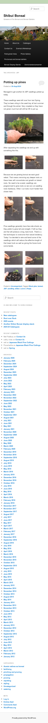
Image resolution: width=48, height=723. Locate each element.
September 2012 (10, 633)
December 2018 (10, 477)
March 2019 (8, 471)
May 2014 (7, 599)
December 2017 (10, 505)
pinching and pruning (13, 672)
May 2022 (7, 406)
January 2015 (9, 585)
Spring (12, 348)
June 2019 (8, 466)
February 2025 (9, 360)
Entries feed (8, 702)
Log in (6, 699)
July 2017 (7, 517)
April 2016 (8, 551)
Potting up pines (15, 82)
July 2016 (7, 545)
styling (6, 683)
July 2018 (7, 486)
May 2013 (7, 616)
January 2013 (9, 625)
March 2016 (8, 554)
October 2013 (9, 611)
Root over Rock (10, 318)
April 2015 (8, 579)
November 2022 (10, 397)
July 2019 (7, 463)
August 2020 (9, 437)
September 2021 (10, 414)
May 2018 (7, 491)
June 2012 (8, 642)
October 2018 (9, 483)
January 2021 (9, 429)
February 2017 (9, 531)
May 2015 (7, 576)
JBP (5, 288)
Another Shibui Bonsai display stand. (19, 324)
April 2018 (8, 494)
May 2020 (7, 443)
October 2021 (9, 412)
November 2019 (10, 454)
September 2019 (10, 457)
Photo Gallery (26, 54)
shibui (17, 288)
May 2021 (7, 426)
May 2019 (7, 468)
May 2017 (7, 523)
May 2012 (7, 645)
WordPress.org (10, 707)
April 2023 (8, 386)
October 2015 (9, 562)
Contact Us (8, 48)
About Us (16, 43)
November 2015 (10, 559)
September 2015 (10, 565)
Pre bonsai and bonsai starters (15, 59)
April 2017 (8, 525)
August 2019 (9, 460)
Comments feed (10, 704)
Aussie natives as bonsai (14, 666)
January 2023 (9, 392)
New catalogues (10, 315)
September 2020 (10, 434)
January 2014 (9, 602)
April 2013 (8, 619)
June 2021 (8, 423)
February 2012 (9, 653)
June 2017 (8, 520)
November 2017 (10, 508)
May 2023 (7, 383)
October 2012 (9, 630)
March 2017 (8, 528)
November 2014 (10, 591)
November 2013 (10, 608)
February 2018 (9, 500)
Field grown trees (10, 54)
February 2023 (9, 389)
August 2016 (9, 542)
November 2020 (10, 432)
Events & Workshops (23, 48)
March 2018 (8, 497)
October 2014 (9, 594)
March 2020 (8, 446)
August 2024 (9, 369)
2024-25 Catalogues (11, 326)
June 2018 (8, 488)
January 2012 (9, 656)
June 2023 (8, 380)
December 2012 (10, 628)
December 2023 (10, 372)
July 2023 (7, 377)
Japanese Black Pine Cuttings (21, 342)
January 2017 (9, 534)
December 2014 (10, 588)
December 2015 (10, 557)
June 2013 (8, 614)
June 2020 (8, 440)
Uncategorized (16, 286)
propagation (9, 674)
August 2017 (9, 514)
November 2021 (10, 409)
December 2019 (10, 451)
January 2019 (9, 474)
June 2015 (8, 574)
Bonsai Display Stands (12, 64)
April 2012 (8, 648)
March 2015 (8, 582)
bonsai (40, 286)
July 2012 (7, 639)
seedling (11, 288)
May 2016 (7, 548)
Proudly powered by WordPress (24, 718)
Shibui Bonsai (14, 15)
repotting (7, 680)
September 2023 (10, 375)
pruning (7, 677)
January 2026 (9, 358)
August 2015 (9, 568)
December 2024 (10, 363)
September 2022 (10, 400)
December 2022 (10, 395)
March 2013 (8, 622)
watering (7, 689)
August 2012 (9, 636)
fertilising (7, 669)
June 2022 (8, 403)
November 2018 (10, 480)
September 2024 (10, 366)
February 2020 (9, 449)
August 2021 (9, 417)
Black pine (33, 286)
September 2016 (10, 539)
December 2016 (10, 537)
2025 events (8, 321)
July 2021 (7, 420)
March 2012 (8, 650)
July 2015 (7, 571)
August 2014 (9, 596)
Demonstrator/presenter (33, 64)
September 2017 (10, 511)
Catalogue (27, 43)
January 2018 (9, 503)
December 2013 (10, 605)
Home (6, 43)
